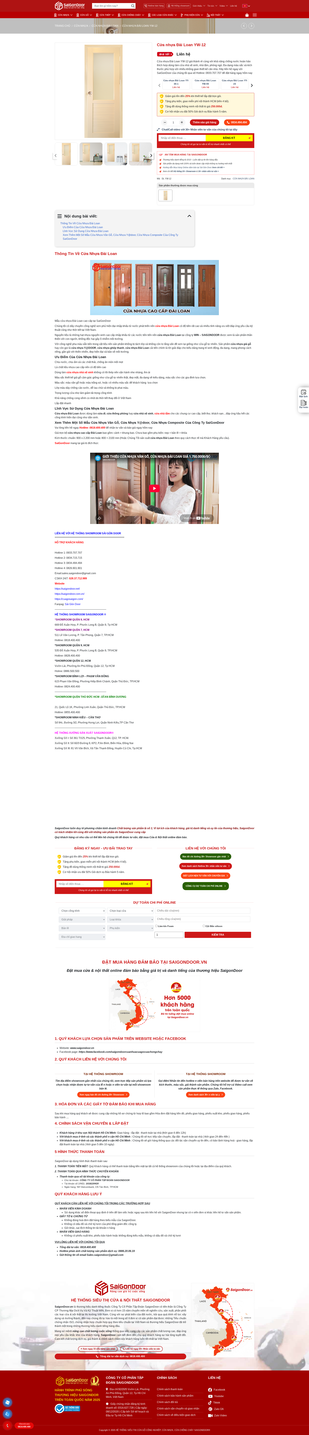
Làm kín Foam (165, 926)
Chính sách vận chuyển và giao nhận (178, 1408)
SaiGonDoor (62, 443)
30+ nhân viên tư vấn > (208, 171)
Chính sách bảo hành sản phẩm (175, 1395)
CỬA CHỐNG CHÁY (131, 15)
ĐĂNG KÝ (229, 138)
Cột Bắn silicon (213, 926)
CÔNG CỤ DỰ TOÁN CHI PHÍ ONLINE (204, 886)
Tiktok (216, 1402)
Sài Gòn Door (72, 604)
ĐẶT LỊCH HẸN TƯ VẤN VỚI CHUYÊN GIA (204, 876)
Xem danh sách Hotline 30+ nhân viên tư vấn (204, 866)
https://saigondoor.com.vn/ (69, 594)
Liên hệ (233, 6)
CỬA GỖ (84, 15)
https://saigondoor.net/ (67, 588)
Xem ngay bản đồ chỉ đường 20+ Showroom (102, 1094)
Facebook (219, 1389)
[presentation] (55, 155)
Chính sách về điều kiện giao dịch (176, 1415)
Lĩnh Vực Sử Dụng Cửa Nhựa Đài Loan (85, 231)
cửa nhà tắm (162, 413)
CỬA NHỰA (63, 15)
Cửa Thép (105, 15)
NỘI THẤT (215, 15)
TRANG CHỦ (62, 25)
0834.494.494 (239, 122)
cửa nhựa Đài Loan (167, 326)
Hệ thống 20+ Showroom (184, 171)
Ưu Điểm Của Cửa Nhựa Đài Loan (83, 227)
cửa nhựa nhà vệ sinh (79, 372)
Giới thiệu (197, 6)
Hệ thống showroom (180, 6)
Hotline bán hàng (156, 6)
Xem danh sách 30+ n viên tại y (204, 1094)
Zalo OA (219, 1409)
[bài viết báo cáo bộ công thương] (78, 1408)
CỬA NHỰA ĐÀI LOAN (105, 25)
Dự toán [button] (303, 407)
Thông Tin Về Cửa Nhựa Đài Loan (80, 223)
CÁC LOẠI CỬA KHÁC (162, 15)
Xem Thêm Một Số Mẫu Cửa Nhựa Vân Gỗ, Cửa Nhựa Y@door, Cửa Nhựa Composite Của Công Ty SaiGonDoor (120, 237)
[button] (7, 1402)
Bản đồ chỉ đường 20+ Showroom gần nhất (204, 856)
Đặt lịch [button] (303, 396)
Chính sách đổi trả (167, 1402)
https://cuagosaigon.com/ (69, 599)
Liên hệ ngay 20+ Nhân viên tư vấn (142, 1349)
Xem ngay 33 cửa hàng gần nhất (99, 1349)
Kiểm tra (218, 934)
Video (222, 6)
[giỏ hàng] (246, 15)
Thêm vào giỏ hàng (204, 122)
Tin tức (210, 6)
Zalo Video (220, 1415)
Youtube (219, 1396)
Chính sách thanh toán (170, 1389)
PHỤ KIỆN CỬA (192, 15)
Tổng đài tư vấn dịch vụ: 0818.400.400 (122, 1356)
